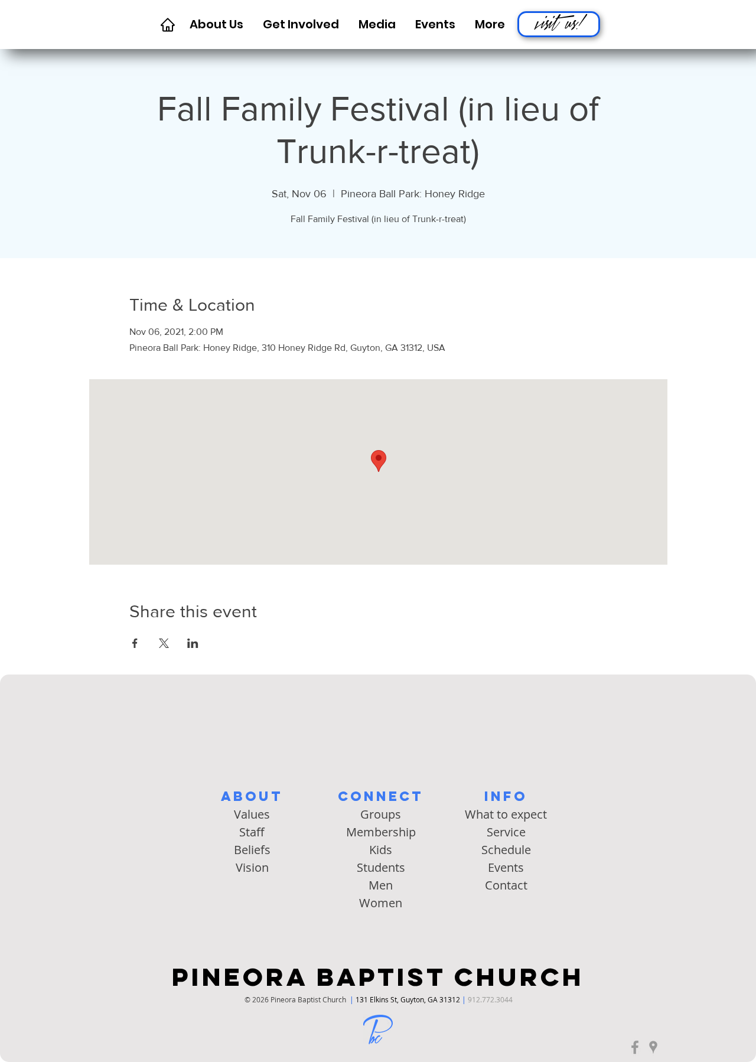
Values (252, 814)
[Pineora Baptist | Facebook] (635, 1047)
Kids (380, 850)
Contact (506, 885)
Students (381, 867)
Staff (252, 832)
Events (506, 867)
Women (380, 903)
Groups (380, 814)
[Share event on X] (164, 643)
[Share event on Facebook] (135, 643)
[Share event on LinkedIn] (192, 643)
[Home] (167, 24)
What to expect (506, 814)
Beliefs (252, 850)
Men (381, 885)
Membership (381, 832)
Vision (252, 867)
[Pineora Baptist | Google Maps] (653, 1047)
